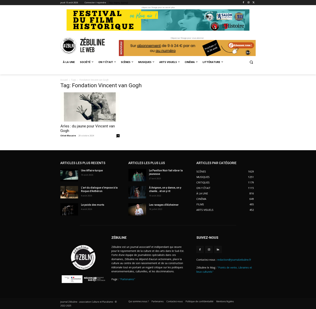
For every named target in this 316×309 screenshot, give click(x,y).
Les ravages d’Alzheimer (164, 204)
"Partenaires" (127, 279)
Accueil (64, 79)
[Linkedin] (217, 249)
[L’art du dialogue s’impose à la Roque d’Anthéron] (69, 192)
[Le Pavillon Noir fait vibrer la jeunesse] (137, 175)
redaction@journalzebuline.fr (234, 259)
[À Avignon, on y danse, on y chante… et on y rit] (137, 192)
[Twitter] (253, 3)
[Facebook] (243, 3)
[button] (251, 62)
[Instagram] (248, 3)
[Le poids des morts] (69, 209)
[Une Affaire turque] (69, 175)
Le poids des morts (92, 204)
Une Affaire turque (92, 170)
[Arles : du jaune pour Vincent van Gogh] (90, 107)
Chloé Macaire (68, 135)
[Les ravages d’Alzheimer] (137, 209)
